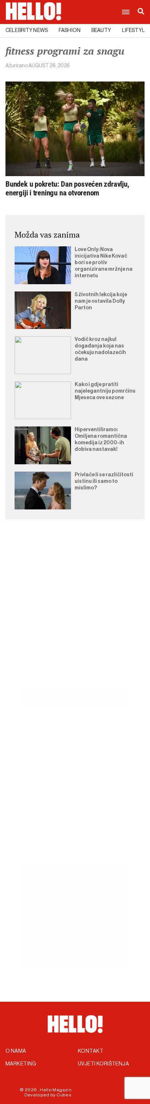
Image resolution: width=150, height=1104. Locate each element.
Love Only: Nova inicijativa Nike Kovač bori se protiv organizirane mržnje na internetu (104, 262)
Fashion (69, 30)
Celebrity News (26, 30)
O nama (15, 1051)
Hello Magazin (55, 1090)
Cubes (63, 1095)
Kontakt (90, 1051)
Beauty (101, 30)
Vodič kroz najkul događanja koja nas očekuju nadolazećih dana (100, 349)
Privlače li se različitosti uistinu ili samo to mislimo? (104, 481)
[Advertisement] (75, 611)
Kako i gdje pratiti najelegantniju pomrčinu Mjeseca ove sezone (105, 391)
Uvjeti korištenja (103, 1064)
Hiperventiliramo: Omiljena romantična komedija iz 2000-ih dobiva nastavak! (101, 439)
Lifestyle (135, 30)
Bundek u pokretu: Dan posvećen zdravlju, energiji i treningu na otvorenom (67, 188)
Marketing (20, 1064)
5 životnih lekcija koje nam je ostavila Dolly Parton (101, 301)
